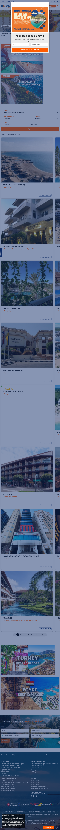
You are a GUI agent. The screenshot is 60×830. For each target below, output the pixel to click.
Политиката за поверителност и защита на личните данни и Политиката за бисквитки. (12, 825)
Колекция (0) (49, 827)
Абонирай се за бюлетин (30, 50)
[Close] (47, 4)
